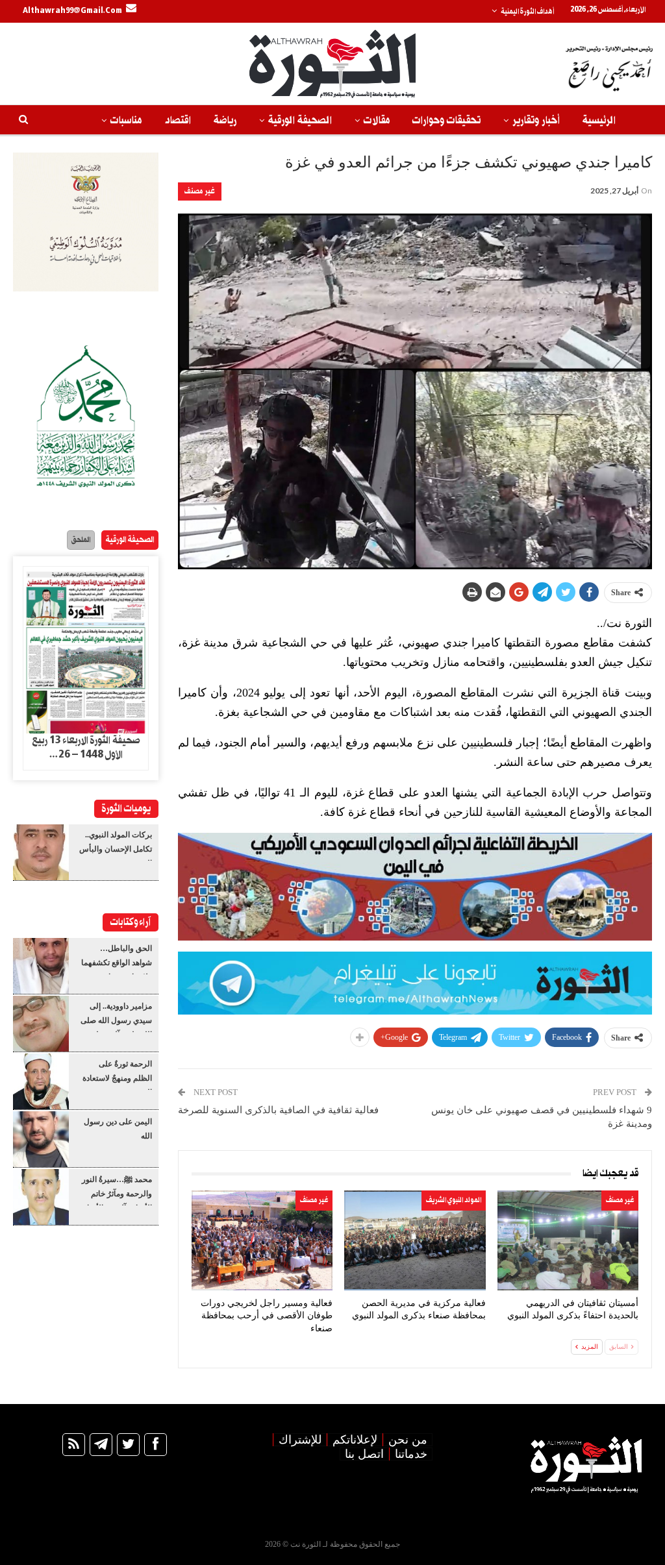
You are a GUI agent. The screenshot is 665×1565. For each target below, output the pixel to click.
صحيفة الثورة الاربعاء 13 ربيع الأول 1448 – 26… (86, 748)
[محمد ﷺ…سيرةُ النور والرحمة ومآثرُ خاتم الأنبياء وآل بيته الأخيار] (41, 1197)
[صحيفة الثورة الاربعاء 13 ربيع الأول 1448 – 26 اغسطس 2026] (85, 650)
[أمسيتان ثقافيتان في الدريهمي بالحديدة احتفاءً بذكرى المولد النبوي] (567, 1240)
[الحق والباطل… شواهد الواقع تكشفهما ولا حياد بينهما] (41, 966)
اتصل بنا (364, 1454)
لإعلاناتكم (354, 1439)
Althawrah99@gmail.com (72, 11)
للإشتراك (300, 1439)
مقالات (377, 120)
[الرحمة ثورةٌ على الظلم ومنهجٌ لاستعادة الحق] (41, 1081)
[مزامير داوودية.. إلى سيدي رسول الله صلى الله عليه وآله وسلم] (41, 1024)
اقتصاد (177, 120)
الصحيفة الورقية (300, 120)
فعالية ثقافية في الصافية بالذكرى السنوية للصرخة (278, 1110)
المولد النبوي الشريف (453, 1200)
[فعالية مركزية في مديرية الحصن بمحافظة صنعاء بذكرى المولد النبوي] (414, 1240)
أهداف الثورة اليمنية (527, 12)
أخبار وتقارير (536, 120)
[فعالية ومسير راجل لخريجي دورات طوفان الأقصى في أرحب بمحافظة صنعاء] (262, 1240)
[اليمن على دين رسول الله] (41, 1139)
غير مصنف (199, 191)
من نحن (407, 1439)
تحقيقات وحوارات (446, 120)
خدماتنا (411, 1454)
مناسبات (126, 120)
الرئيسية (599, 120)
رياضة (225, 120)
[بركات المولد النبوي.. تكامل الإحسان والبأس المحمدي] (41, 852)
